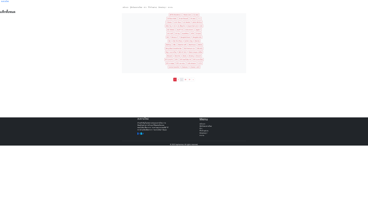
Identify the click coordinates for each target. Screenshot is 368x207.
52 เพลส (195, 15)
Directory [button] (203, 133)
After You (169, 26)
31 (189, 79)
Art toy (177, 33)
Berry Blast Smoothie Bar (174, 48)
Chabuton (185, 67)
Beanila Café (182, 45)
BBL (174, 45)
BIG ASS (199, 48)
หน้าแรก (125, 7)
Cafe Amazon (191, 63)
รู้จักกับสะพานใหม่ (136, 7)
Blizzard (169, 56)
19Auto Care (187, 15)
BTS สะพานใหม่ (198, 59)
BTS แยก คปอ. (181, 63)
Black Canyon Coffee (195, 52)
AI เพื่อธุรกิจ (181, 26)
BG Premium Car (189, 48)
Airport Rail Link (192, 26)
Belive (200, 45)
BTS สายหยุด (170, 63)
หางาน (170, 7)
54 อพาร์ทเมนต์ (183, 18)
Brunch (198, 56)
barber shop (189, 41)
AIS (201, 26)
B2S (168, 37)
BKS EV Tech (183, 52)
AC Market (186, 22)
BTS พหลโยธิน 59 (185, 59)
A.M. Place (177, 22)
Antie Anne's (189, 30)
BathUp (168, 45)
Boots (184, 56)
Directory (161, 7)
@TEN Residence (175, 15)
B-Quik (198, 33)
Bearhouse (192, 45)
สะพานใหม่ (5, 1)
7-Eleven (169, 22)
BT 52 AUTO (169, 59)
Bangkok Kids (197, 37)
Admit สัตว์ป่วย (197, 22)
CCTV (200, 63)
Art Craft (170, 33)
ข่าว (145, 7)
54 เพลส (192, 18)
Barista (197, 41)
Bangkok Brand (185, 37)
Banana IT (175, 37)
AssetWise (185, 33)
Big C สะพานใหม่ (171, 52)
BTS (176, 59)
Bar (170, 41)
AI (174, 26)
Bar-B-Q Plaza (177, 41)
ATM (192, 33)
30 (185, 79)
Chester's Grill (194, 67)
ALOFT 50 (180, 30)
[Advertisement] (184, 99)
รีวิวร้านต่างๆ (152, 7)
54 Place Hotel (171, 18)
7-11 (199, 18)
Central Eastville (174, 67)
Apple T (198, 30)
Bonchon (177, 56)
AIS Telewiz (170, 30)
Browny (191, 56)
